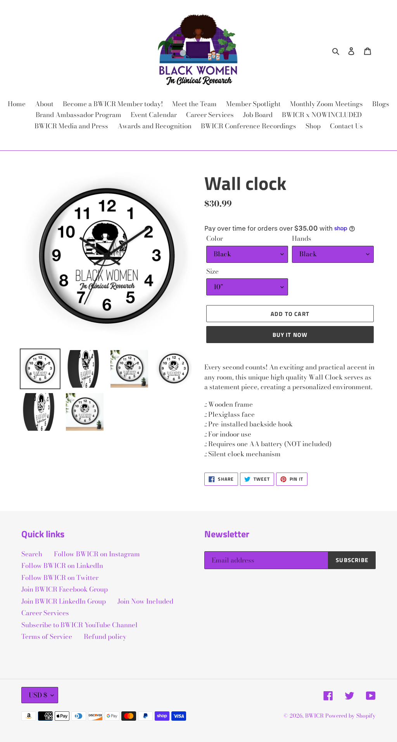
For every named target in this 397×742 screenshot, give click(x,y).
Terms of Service (46, 637)
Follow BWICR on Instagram (97, 554)
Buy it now (290, 334)
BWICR (314, 715)
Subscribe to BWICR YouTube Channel (79, 625)
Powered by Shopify (350, 715)
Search (31, 554)
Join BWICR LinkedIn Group (63, 601)
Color (214, 238)
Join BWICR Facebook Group (64, 589)
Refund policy (105, 637)
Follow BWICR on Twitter (59, 578)
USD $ (38, 695)
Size (212, 271)
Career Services (45, 613)
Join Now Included (145, 601)
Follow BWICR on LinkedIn (62, 566)
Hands (301, 238)
